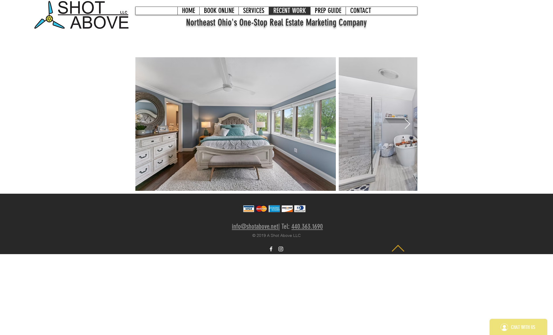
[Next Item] (407, 124)
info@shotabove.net (255, 226)
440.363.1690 (307, 226)
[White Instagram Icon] (281, 249)
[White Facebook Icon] (271, 249)
